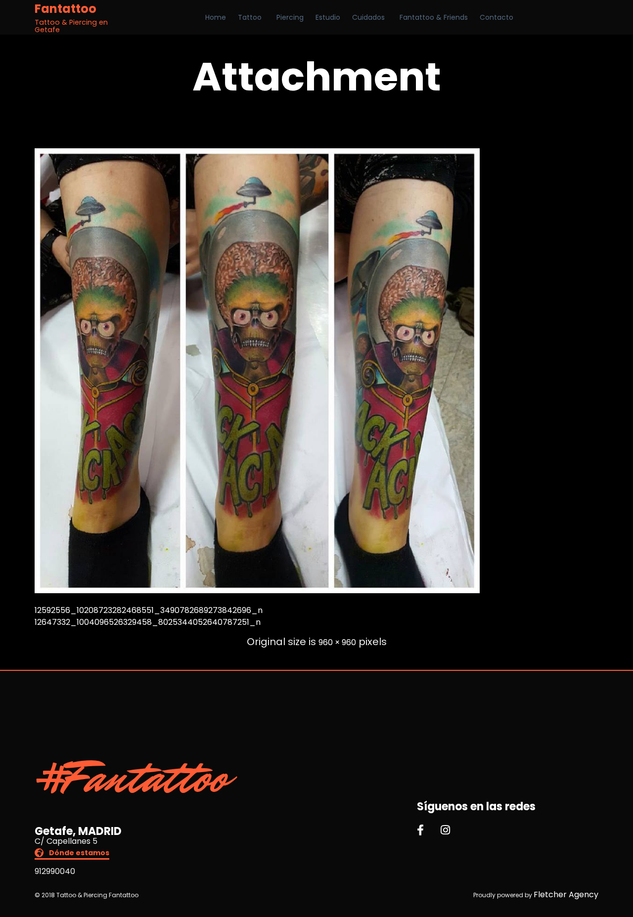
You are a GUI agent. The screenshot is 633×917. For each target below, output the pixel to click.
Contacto (496, 17)
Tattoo (250, 17)
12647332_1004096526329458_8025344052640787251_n (148, 622)
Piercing (290, 17)
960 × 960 (337, 642)
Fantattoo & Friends (434, 17)
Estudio (328, 17)
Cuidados (368, 17)
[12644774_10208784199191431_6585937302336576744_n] (257, 590)
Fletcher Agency (566, 894)
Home (215, 17)
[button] (72, 854)
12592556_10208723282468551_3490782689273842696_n (149, 610)
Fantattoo (65, 8)
